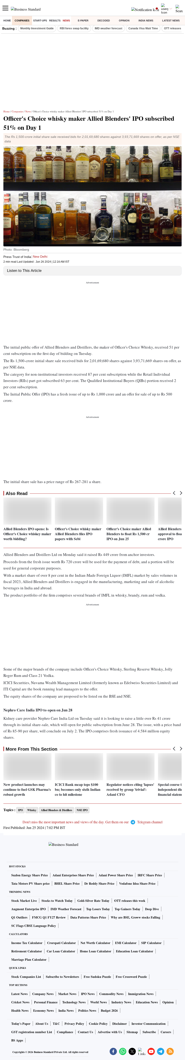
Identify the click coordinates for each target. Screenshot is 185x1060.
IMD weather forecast (108, 28)
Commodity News (111, 993)
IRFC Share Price (150, 875)
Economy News (43, 1010)
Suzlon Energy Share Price (29, 875)
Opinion (124, 20)
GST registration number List (31, 1032)
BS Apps (17, 1040)
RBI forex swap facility (74, 28)
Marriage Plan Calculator (28, 959)
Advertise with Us (110, 1032)
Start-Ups (40, 20)
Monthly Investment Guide (37, 28)
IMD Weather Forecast (66, 909)
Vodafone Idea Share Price (137, 883)
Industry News (121, 1002)
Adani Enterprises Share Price (73, 875)
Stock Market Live (24, 900)
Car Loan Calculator (61, 951)
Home (7, 20)
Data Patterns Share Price (88, 917)
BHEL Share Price (67, 883)
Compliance (65, 1032)
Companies (22, 20)
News (66, 20)
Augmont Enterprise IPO (28, 909)
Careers (166, 1032)
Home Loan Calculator (95, 951)
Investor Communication (149, 1023)
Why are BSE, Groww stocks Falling (135, 917)
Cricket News (20, 1002)
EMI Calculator (125, 942)
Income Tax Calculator (26, 942)
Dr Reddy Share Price (99, 883)
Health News (19, 1010)
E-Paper (83, 20)
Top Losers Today (98, 909)
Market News (67, 993)
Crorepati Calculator (61, 942)
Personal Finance (46, 1002)
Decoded (103, 20)
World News (98, 1002)
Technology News (74, 1002)
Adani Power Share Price (116, 875)
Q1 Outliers (19, 917)
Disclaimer (119, 1023)
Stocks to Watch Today (57, 900)
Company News (42, 993)
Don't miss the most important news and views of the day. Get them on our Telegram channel (92, 821)
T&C (56, 1023)
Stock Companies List (26, 976)
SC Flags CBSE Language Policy (33, 925)
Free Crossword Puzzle (131, 976)
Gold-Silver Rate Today (93, 900)
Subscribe (149, 1032)
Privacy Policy (74, 1023)
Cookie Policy (98, 1023)
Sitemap (132, 1032)
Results (54, 20)
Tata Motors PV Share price (30, 883)
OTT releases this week (129, 900)
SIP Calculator (151, 942)
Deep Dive (152, 909)
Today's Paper (20, 1023)
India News (146, 20)
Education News (147, 1002)
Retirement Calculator (26, 951)
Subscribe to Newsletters (62, 976)
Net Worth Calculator (95, 942)
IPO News (88, 993)
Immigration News (140, 993)
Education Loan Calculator (134, 951)
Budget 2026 (109, 1010)
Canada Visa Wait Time (143, 28)
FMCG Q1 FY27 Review (49, 917)
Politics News (87, 1010)
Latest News (171, 20)
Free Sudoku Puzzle (97, 976)
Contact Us (85, 1032)
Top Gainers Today (127, 909)
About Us (41, 1023)
